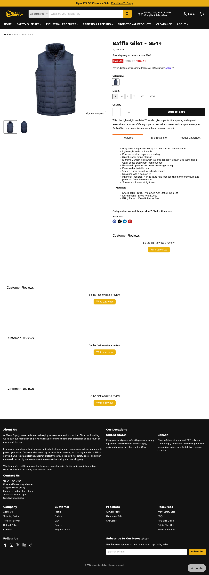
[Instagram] (12, 545)
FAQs (160, 516)
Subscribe (197, 551)
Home (7, 34)
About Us (8, 511)
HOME (8, 24)
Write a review (159, 249)
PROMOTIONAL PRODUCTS (134, 24)
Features (128, 137)
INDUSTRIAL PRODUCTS (61, 24)
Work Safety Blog (166, 511)
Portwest (120, 49)
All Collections (113, 511)
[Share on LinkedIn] (125, 221)
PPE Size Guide (166, 520)
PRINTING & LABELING (97, 24)
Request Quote (62, 529)
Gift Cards (111, 520)
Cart (57, 520)
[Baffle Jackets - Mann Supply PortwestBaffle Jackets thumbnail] (24, 127)
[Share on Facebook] (114, 221)
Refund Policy (10, 525)
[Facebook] (5, 545)
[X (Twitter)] (18, 545)
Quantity (117, 105)
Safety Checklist (166, 525)
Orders (58, 516)
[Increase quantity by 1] (141, 112)
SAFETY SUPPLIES (28, 24)
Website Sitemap (166, 529)
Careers (7, 529)
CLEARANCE (164, 24)
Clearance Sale (114, 516)
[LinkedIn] (24, 545)
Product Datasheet (189, 137)
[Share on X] (120, 221)
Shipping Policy (11, 516)
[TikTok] (31, 545)
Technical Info (159, 137)
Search (58, 525)
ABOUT (181, 24)
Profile (58, 511)
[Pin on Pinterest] (130, 221)
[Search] (127, 14)
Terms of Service (12, 520)
